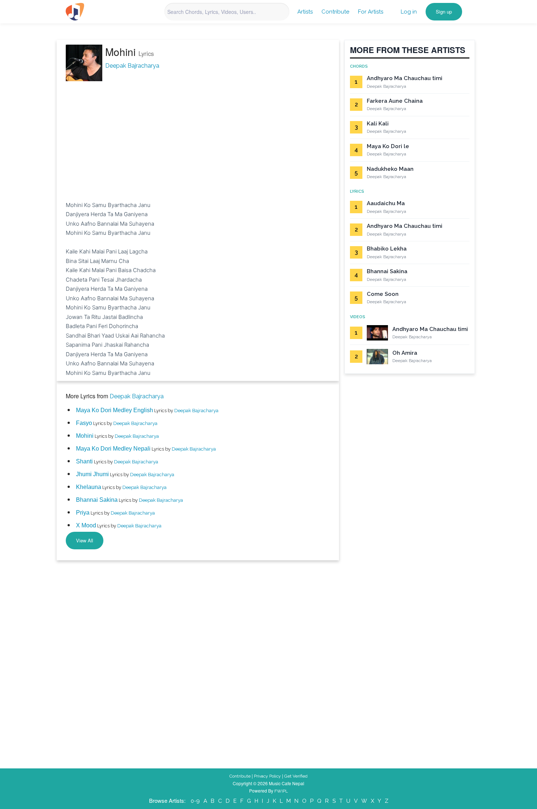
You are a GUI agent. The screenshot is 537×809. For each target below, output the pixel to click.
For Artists (370, 11)
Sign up (444, 11)
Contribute (335, 11)
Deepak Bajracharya (132, 65)
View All (84, 540)
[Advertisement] (198, 133)
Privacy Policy (267, 776)
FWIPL (281, 791)
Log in (409, 11)
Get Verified (296, 776)
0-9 (195, 801)
